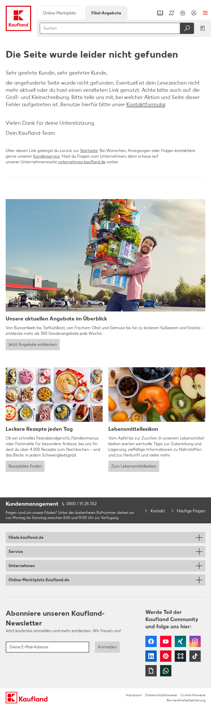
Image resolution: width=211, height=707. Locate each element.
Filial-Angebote (106, 13)
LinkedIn (151, 656)
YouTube (165, 641)
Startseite (89, 150)
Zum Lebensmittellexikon (133, 466)
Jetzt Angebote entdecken (32, 344)
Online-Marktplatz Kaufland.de (38, 579)
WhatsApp (165, 670)
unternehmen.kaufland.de (82, 161)
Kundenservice (46, 156)
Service (15, 551)
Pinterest (165, 656)
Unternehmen (21, 565)
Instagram (195, 641)
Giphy (151, 670)
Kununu (180, 656)
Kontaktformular (145, 104)
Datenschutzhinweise (161, 695)
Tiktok (195, 656)
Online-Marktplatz (59, 13)
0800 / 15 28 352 (81, 503)
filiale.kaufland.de (25, 537)
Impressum (134, 695)
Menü (205, 13)
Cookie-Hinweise (192, 695)
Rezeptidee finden (25, 466)
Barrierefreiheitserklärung (186, 700)
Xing (180, 641)
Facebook (151, 641)
